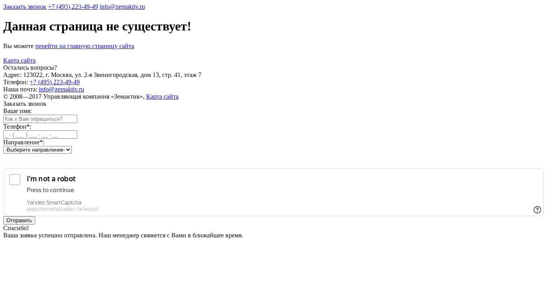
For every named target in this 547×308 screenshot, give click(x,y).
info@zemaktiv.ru (61, 89)
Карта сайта (19, 60)
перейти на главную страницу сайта (84, 46)
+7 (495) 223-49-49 (55, 82)
